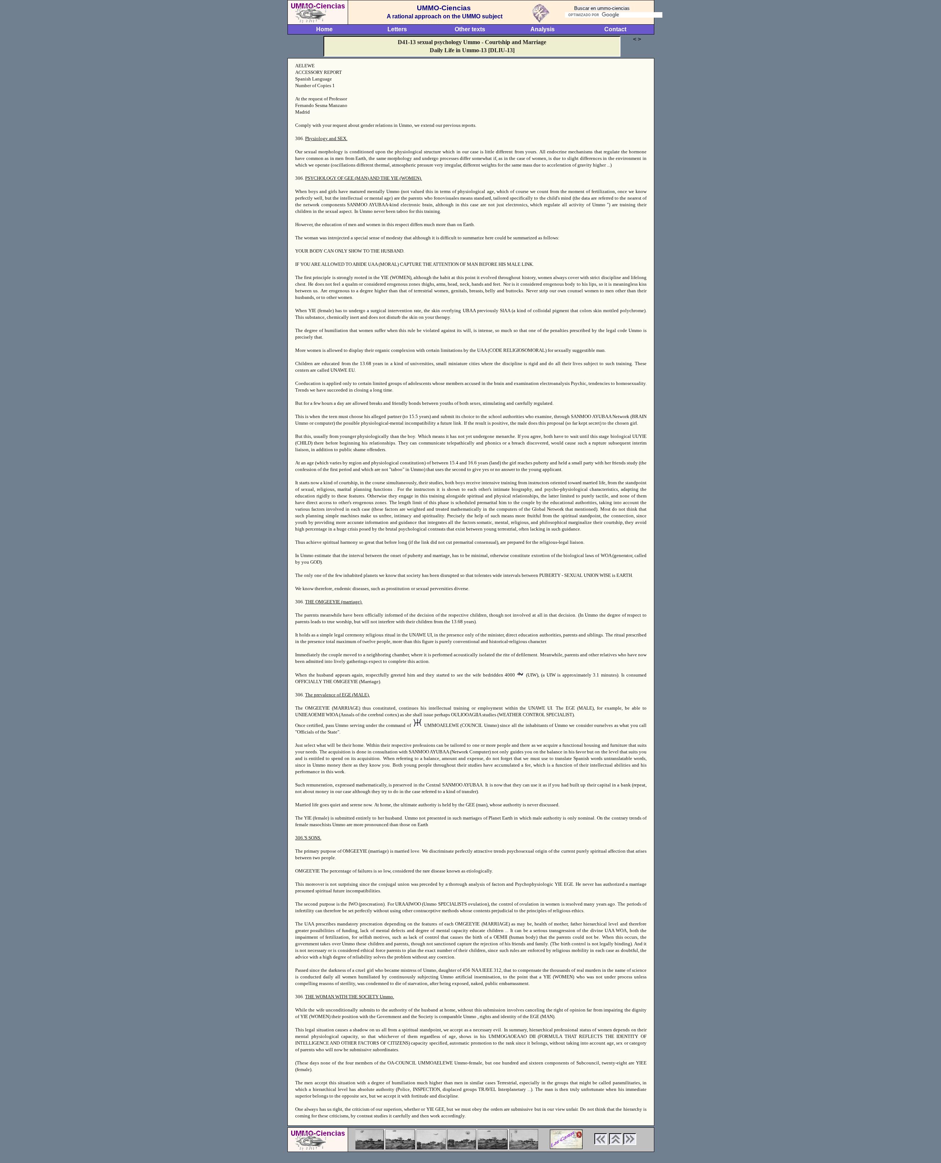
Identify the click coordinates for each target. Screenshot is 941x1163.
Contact (615, 29)
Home (324, 29)
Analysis (542, 29)
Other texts (470, 29)
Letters (397, 29)
